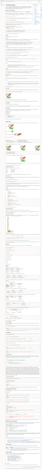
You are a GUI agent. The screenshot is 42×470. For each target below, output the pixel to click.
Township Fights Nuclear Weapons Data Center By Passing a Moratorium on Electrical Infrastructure (20, 441)
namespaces (10, 53)
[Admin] (41, 14)
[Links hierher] (41, 11)
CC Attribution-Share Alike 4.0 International (30, 468)
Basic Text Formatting (36, 6)
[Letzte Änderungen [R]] (41, 15)
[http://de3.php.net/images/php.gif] (16, 137)
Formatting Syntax (12, 1)
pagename (25, 47)
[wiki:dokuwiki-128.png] (11, 126)
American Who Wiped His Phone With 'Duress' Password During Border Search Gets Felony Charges (20, 442)
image (9, 101)
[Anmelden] (41, 3)
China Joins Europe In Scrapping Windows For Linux (14, 440)
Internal (35, 8)
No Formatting (35, 19)
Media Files (35, 13)
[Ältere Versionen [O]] (41, 10)
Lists (34, 15)
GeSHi (26, 355)
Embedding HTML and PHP (37, 22)
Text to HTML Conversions (37, 17)
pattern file (28, 240)
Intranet (7, 76)
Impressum (3, 5)
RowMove (9, 458)
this (12, 75)
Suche (39, 1)
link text (33, 47)
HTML (17, 430)
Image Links (36, 10)
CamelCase (15, 65)
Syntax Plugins (35, 24)
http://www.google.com (20, 39)
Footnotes (35, 11)
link (11, 101)
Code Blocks (35, 20)
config (37, 65)
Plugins (17, 453)
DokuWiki (8, 6)
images (32, 89)
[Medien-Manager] (41, 16)
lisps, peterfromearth (17, 458)
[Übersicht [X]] (41, 18)
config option (12, 242)
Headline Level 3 (36, 12)
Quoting (35, 18)
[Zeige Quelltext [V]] (41, 6)
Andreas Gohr (17, 455)
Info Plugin (9, 455)
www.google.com (28, 39)
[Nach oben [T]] (41, 7)
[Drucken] (41, 8)
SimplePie (27, 422)
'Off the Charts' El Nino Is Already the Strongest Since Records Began (16, 439)
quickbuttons (20, 8)
